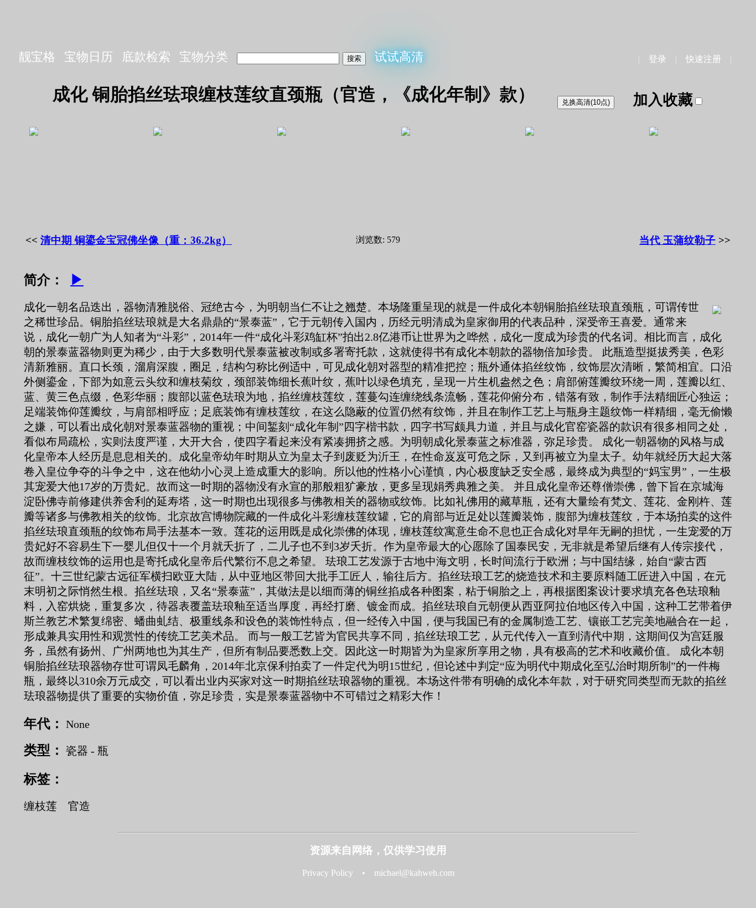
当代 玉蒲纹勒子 (677, 240)
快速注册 (703, 59)
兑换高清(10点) (586, 102)
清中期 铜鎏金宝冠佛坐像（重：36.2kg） (136, 240)
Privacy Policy (327, 873)
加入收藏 (663, 99)
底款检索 (146, 57)
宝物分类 (203, 57)
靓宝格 (37, 57)
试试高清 (399, 57)
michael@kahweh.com (414, 873)
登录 (657, 59)
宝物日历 (88, 57)
